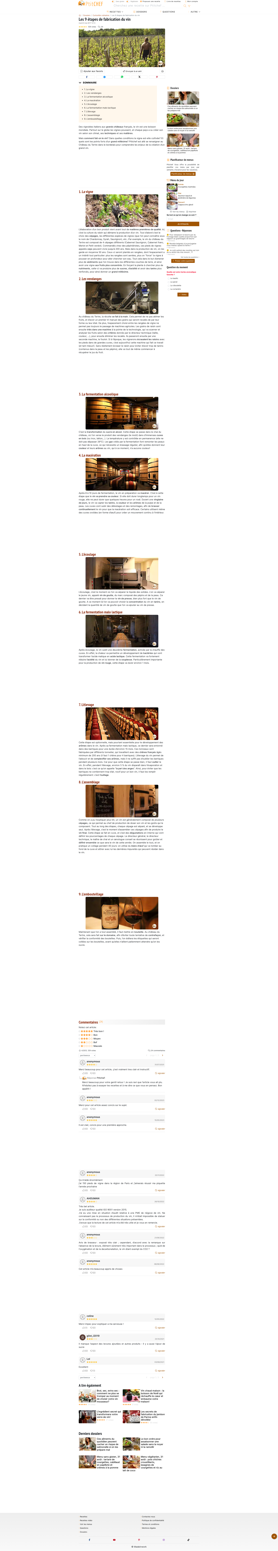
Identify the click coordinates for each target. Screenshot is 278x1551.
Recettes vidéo (86, 1520)
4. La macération (92, 100)
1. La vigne (89, 89)
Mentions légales (149, 1528)
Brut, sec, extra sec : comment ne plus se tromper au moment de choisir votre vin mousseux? (108, 1396)
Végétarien (134, 1)
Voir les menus (178, 212)
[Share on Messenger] (104, 77)
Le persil (173, 282)
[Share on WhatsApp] (122, 77)
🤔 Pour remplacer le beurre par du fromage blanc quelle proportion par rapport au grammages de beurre (182, 237)
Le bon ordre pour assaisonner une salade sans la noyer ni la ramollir (152, 1442)
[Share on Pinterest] (157, 77)
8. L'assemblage (92, 115)
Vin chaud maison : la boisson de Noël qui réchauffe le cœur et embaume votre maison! (152, 1396)
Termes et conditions (150, 1524)
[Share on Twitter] (139, 77)
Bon (95, 1035)
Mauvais (97, 1046)
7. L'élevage (89, 111)
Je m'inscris (183, 224)
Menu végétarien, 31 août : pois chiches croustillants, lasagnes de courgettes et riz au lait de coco (143, 1463)
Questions (168, 12)
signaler (161, 1073)
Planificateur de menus (181, 174)
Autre (194, 12)
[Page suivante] (162, 1055)
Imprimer (192, 212)
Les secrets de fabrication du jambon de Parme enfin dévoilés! (153, 1415)
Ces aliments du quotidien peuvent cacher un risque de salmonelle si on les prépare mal (107, 1444)
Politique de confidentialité (153, 1520)
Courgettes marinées (187, 187)
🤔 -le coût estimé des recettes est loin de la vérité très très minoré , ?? (183, 251)
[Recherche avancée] (189, 6)
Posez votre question (184, 261)
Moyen (97, 1038)
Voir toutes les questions (189, 257)
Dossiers (141, 12)
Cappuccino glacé (185, 205)
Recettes (115, 12)
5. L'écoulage (90, 104)
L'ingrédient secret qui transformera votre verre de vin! (109, 1414)
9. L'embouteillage (93, 119)
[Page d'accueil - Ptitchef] (80, 15)
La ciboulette (175, 285)
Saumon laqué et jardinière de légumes (187, 197)
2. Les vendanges (92, 93)
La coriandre (175, 289)
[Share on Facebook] (87, 77)
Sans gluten (120, 1)
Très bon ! (98, 1031)
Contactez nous (148, 1517)
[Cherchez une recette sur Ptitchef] (185, 5)
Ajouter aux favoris (93, 71)
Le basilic (174, 278)
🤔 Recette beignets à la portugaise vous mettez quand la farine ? (181, 244)
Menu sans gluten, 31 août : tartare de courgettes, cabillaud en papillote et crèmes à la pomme (108, 1462)
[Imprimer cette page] (162, 71)
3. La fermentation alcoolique (98, 96)
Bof (95, 1042)
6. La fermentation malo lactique (100, 107)
